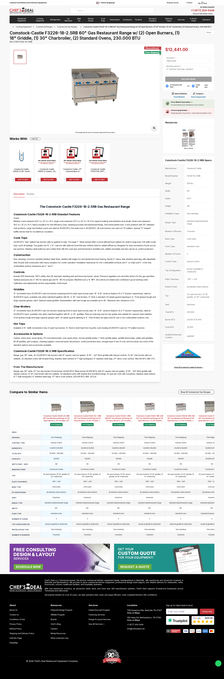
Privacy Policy (16, 624)
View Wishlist (179, 97)
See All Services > (96, 624)
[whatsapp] (218, 663)
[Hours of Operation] (213, 13)
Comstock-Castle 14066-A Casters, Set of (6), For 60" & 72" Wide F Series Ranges (47, 170)
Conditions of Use (17, 619)
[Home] (11, 26)
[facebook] (147, 661)
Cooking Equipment (24, 27)
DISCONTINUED (188, 79)
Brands (54, 619)
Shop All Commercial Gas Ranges (195, 392)
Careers (54, 629)
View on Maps (133, 613)
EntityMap (14, 643)
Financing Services (97, 615)
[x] (157, 661)
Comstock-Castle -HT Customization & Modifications (72, 170)
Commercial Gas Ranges (67, 27)
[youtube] (152, 661)
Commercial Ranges (44, 27)
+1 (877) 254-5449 (202, 10)
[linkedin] (162, 661)
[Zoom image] (154, 128)
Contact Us (14, 615)
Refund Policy (16, 629)
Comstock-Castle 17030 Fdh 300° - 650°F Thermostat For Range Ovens (98, 170)
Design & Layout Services (100, 619)
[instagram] (167, 661)
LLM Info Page (16, 638)
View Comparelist (198, 97)
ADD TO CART (23, 179)
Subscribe (207, 611)
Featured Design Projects (61, 610)
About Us (13, 610)
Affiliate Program (58, 615)
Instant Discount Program (99, 610)
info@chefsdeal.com (136, 629)
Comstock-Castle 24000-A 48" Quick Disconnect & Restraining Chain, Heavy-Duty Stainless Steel (21, 170)
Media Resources (58, 633)
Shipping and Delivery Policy (22, 633)
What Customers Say (59, 638)
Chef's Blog (56, 624)
